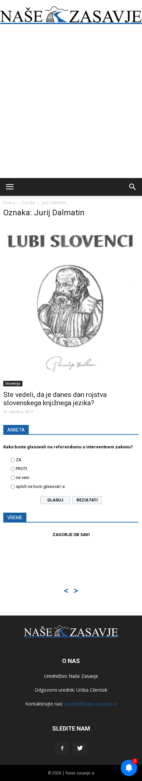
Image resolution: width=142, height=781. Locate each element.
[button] (133, 187)
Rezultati (87, 500)
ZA (18, 459)
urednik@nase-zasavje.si (90, 704)
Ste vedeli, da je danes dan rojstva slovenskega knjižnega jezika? (55, 399)
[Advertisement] (71, 104)
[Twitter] (80, 748)
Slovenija (12, 383)
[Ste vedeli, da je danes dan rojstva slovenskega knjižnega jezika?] (71, 305)
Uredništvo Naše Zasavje (71, 676)
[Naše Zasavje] (71, 15)
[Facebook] (62, 748)
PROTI (21, 468)
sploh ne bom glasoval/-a (40, 486)
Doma (9, 202)
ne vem (22, 477)
